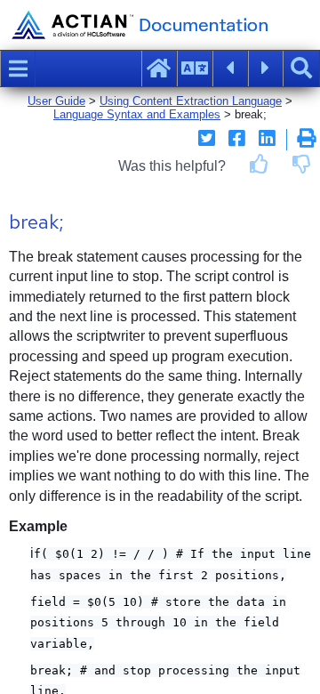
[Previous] (230, 68)
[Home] (159, 68)
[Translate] (194, 68)
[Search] (301, 68)
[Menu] (18, 68)
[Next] (266, 68)
